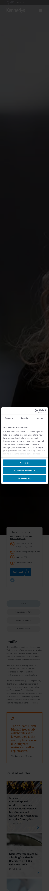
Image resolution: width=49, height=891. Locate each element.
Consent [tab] (9, 418)
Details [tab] (24, 418)
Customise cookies (23, 470)
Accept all (24, 463)
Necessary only (24, 478)
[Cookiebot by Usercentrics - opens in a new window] (35, 411)
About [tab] (40, 418)
